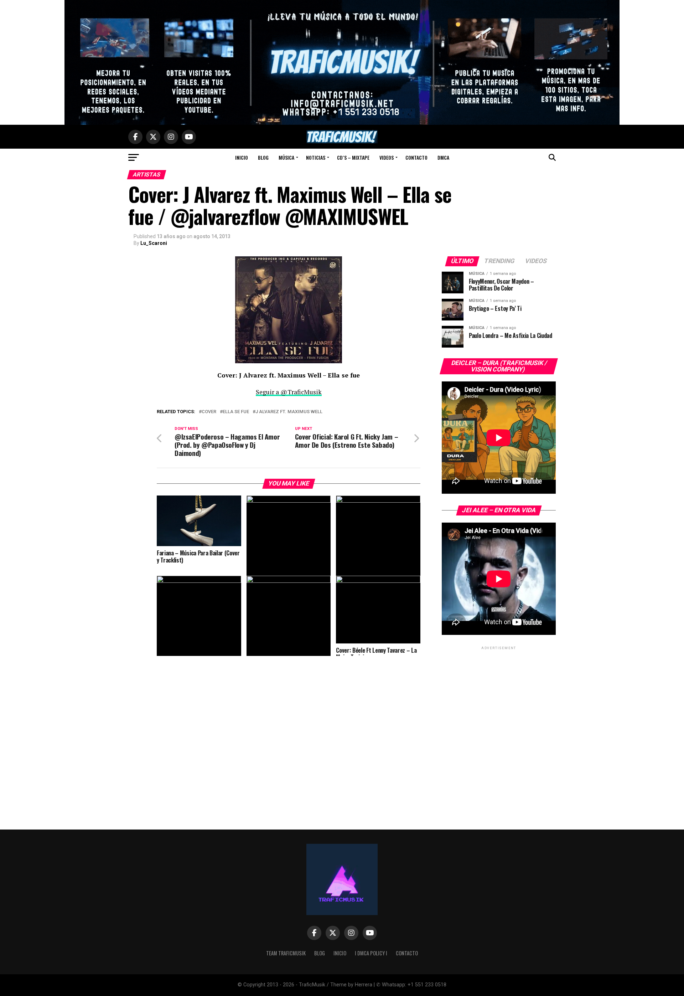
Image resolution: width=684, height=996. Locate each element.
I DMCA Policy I (371, 953)
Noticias (315, 157)
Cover (209, 412)
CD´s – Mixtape (353, 157)
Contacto (416, 157)
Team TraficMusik (286, 953)
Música (286, 157)
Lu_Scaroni (153, 243)
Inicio (241, 157)
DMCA (443, 157)
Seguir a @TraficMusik (289, 392)
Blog (263, 157)
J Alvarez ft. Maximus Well (288, 412)
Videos (386, 157)
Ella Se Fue (236, 412)
